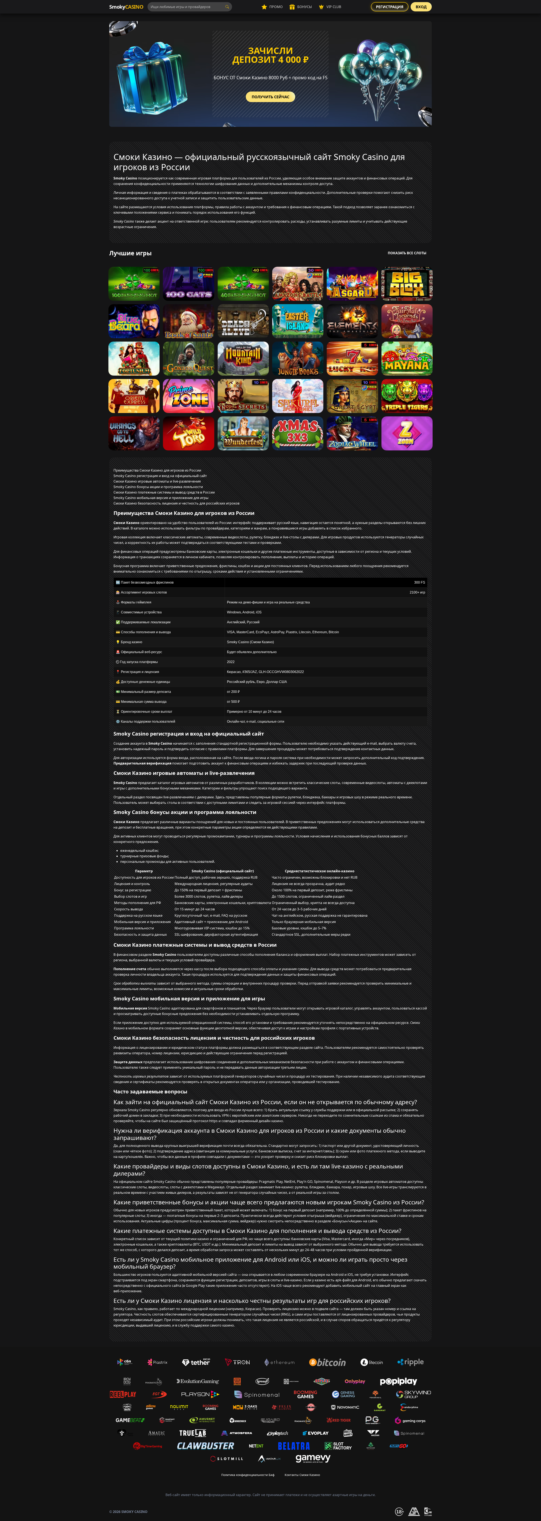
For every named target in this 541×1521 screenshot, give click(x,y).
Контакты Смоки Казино (302, 1475)
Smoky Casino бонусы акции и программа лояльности (158, 486)
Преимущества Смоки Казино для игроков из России (157, 470)
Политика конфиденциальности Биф (248, 1475)
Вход (421, 6)
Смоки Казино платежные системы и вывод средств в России (164, 492)
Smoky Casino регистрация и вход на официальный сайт (160, 475)
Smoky (126, 6)
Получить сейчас (270, 96)
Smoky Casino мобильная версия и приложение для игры (160, 497)
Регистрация (389, 6)
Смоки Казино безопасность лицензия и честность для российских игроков (176, 503)
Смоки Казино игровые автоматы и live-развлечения (157, 481)
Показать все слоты (407, 253)
